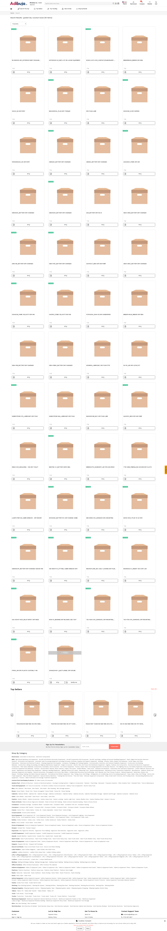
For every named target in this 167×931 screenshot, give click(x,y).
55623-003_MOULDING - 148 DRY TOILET (25, 467)
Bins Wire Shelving (21, 903)
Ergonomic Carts (72, 830)
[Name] (113, 3)
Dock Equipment (17, 815)
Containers (15, 804)
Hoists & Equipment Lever (101, 841)
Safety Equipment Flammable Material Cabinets (120, 880)
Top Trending (53, 8)
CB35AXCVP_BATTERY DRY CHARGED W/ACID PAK (27, 569)
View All (154, 689)
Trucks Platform (62, 896)
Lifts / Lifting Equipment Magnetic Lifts (116, 856)
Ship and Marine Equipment (31, 776)
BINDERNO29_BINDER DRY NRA (133, 60)
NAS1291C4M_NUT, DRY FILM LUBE (97, 416)
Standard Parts (136, 783)
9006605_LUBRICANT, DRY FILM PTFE (98, 365)
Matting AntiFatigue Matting (26, 862)
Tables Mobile (42, 890)
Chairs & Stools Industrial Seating (73, 802)
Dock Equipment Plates (62, 817)
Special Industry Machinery (48, 776)
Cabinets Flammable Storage (93, 794)
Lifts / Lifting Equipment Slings (102, 855)
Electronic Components (43, 756)
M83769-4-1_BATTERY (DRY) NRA (59, 467)
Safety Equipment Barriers (48, 878)
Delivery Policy (52, 917)
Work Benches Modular (100, 906)
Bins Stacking (52, 788)
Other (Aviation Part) (124, 783)
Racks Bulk (27, 873)
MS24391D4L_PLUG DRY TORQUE (59, 111)
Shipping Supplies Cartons (31, 888)
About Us (87, 914)
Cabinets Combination (55, 794)
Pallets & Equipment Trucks (139, 867)
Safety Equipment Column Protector (94, 880)
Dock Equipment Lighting (76, 815)
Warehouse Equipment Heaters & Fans (70, 899)
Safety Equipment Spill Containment (98, 878)
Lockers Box (34, 859)
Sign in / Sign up (16, 917)
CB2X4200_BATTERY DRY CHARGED (60, 213)
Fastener (86, 783)
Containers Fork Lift (71, 804)
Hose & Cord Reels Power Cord (33, 846)
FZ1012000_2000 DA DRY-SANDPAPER (98, 314)
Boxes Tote (29, 791)
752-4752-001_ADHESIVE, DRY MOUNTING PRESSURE (136, 620)
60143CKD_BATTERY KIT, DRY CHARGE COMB (63, 518)
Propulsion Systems (111, 783)
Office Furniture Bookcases (31, 864)
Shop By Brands (82, 8)
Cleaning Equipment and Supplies (51, 763)
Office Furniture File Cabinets (48, 864)
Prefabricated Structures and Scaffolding (81, 772)
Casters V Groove (110, 799)
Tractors (21, 777)
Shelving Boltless (51, 885)
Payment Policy (52, 914)
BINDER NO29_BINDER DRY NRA (133, 314)
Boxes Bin (57, 791)
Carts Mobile (20, 796)
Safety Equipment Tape (80, 878)
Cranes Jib (38, 810)
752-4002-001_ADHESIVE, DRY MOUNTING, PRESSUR (100, 620)
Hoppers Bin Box (23, 844)
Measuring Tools (84, 770)
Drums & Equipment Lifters (87, 825)
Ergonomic (15, 830)
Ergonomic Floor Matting (42, 830)
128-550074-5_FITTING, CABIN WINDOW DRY (63, 569)
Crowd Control (16, 812)
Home (12, 13)
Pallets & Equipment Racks (105, 867)
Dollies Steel (71, 820)
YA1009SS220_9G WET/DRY (21, 162)
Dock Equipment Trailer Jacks (79, 817)
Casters (14, 799)
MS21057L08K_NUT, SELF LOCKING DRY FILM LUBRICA (100, 569)
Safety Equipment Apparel (32, 878)
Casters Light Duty (69, 799)
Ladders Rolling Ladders (53, 852)
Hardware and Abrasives (102, 768)
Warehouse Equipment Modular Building (33, 900)
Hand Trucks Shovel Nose (104, 838)
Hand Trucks (15, 838)
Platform (14, 870)
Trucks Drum (36, 896)
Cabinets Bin (32, 794)
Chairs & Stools (16, 802)
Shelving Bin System (38, 885)
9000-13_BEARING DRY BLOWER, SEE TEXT (62, 619)
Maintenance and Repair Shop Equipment (29, 770)
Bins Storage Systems (63, 788)
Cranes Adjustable (48, 810)
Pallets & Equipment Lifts (50, 867)
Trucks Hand (45, 896)
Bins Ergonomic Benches (26, 830)
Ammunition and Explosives (26, 761)
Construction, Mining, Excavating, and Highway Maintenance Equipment (39, 765)
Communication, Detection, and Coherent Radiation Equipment (107, 763)
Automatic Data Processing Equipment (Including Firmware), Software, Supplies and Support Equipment (66, 761)
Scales (14, 882)
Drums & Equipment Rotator (104, 825)
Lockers (14, 859)
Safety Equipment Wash (117, 878)
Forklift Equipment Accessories (51, 833)
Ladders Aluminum (23, 852)
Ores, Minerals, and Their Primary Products (107, 772)
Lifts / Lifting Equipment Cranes (38, 855)
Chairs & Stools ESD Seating (53, 802)
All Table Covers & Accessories (44, 780)
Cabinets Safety (67, 794)
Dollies (14, 820)
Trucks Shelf (71, 896)
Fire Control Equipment (67, 766)
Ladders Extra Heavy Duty (37, 852)
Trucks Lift (53, 896)
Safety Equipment (17, 878)
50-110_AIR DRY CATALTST (131, 365)
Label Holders (16, 849)
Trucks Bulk (28, 896)
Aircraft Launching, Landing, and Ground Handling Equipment (108, 759)
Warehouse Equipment (19, 899)
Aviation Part (16, 783)
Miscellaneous (136, 770)
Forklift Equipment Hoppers (33, 833)
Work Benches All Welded (29, 906)
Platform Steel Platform (51, 870)
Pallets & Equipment (18, 867)
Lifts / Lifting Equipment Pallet (83, 855)
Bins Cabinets (19, 788)
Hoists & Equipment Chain (32, 841)
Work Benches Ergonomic (131, 906)
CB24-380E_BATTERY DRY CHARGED (134, 213)
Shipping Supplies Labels (63, 888)
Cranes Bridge (67, 810)
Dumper (14, 828)
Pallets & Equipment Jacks (33, 867)
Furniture (36, 768)
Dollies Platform (62, 820)
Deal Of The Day (24, 8)
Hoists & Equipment (18, 841)
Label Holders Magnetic (28, 849)
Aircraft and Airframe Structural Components (52, 759)
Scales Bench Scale (35, 882)
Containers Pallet (59, 804)
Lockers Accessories (24, 859)
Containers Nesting (83, 804)
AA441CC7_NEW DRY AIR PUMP (96, 263)
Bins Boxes (28, 788)
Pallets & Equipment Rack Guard (86, 867)
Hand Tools (90, 768)
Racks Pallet (55, 873)
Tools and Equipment (18, 785)
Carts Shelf (28, 796)
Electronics (15, 756)
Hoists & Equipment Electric (50, 841)
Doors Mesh (37, 822)
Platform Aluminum (24, 870)
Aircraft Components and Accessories (77, 759)
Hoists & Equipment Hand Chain (68, 841)
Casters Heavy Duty (46, 799)
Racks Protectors (65, 873)
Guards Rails (57, 836)
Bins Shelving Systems (24, 885)
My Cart (14, 914)
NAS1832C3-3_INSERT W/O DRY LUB (134, 569)
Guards (14, 836)
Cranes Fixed (58, 810)
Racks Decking (46, 873)
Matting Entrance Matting (71, 862)
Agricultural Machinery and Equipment (26, 759)
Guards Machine (21, 836)
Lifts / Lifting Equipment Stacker (73, 856)
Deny (88, 928)
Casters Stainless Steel (96, 799)
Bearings (100, 761)
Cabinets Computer (122, 794)
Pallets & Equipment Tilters (122, 867)
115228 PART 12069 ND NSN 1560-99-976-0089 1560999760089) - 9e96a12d (99, 724)
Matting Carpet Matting (56, 862)
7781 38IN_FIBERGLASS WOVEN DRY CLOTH (137, 467)
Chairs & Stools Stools (90, 802)
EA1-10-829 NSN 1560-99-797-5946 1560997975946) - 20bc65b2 (131, 724)
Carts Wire (52, 796)
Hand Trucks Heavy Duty (60, 838)
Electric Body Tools (89, 785)
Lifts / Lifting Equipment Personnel (52, 856)
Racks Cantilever (36, 873)
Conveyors (15, 807)
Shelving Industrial (74, 885)
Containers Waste (37, 804)
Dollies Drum (40, 820)
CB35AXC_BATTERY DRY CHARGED (60, 162)
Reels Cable (19, 875)
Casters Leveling (58, 799)
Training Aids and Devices (64, 776)
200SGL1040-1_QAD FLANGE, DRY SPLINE (62, 670)
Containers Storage (25, 804)
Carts (13, 796)
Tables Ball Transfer (30, 890)
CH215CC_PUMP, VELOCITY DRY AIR (60, 314)
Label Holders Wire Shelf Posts (46, 849)
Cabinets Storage (42, 794)
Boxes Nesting (66, 791)
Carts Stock (36, 796)
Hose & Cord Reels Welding (52, 846)
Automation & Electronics (27, 756)
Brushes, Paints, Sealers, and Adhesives (115, 761)
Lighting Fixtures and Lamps (69, 770)
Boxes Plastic (21, 791)
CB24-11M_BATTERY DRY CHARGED (23, 365)
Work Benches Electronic (115, 906)
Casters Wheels (22, 799)
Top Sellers (39, 8)
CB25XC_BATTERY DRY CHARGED (96, 162)
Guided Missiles (81, 768)
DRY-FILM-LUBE (91, 111)
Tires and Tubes (78, 776)
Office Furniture (17, 864)
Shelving (14, 885)
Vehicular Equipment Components (94, 776)
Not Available (65, 652)
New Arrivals (67, 8)
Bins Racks (43, 788)
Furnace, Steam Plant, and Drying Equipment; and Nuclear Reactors (95, 766)
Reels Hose (27, 875)
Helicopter (101, 783)
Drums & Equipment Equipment (34, 825)
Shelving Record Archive (88, 885)
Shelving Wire (100, 885)
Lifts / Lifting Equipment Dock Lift (139, 856)
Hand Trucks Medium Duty (88, 838)
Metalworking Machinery (97, 770)
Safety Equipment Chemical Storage (71, 880)
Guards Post (40, 836)
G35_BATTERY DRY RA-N (94, 213)
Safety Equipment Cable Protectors (28, 880)
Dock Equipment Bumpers (59, 815)
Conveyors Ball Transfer (26, 807)
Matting (14, 862)
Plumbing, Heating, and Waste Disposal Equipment (32, 774)
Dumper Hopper (31, 828)
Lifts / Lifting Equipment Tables (93, 856)
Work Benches (16, 906)
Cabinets (14, 794)
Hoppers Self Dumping (35, 844)
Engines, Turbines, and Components (116, 765)
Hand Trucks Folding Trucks (43, 838)
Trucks (14, 896)
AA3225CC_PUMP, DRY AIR (131, 162)
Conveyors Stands (73, 807)
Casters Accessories (33, 799)
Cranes (14, 810)
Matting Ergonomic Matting (88, 862)
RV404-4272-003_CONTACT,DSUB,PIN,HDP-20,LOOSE (100, 60)
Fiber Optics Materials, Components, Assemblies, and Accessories (39, 766)
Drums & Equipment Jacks (69, 825)
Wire (13, 903)
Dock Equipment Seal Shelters (45, 817)
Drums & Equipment (18, 825)
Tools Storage (29, 893)
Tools (13, 893)
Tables (14, 890)
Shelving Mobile (109, 885)
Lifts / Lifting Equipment (19, 855)
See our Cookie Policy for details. (83, 925)
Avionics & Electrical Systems (42, 783)
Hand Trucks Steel (73, 838)
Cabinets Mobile (23, 794)
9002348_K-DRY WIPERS (131, 111)
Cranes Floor (21, 810)
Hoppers (14, 844)
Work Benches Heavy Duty (45, 906)
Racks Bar (19, 873)
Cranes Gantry (30, 810)
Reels (13, 875)
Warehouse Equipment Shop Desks (56, 900)
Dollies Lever (31, 820)
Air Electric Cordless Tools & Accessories (53, 785)
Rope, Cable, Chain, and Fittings (136, 774)
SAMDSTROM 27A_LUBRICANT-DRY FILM (24, 416)
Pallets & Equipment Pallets (67, 867)
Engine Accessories (66, 765)
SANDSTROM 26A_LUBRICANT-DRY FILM (61, 416)
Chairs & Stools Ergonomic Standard (33, 802)
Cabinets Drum (133, 794)
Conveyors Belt (39, 807)
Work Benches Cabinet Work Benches (81, 906)
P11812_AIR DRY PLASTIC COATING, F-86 (24, 670)
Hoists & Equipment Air (86, 841)
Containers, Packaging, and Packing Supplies (75, 763)
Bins (13, 788)
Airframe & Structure (27, 783)
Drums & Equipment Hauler (53, 825)
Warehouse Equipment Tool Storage (78, 900)
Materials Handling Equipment (51, 770)
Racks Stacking (75, 873)
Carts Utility (44, 796)
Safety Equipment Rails (64, 878)
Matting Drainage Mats (41, 862)
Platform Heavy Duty (37, 870)
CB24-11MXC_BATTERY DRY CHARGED (61, 365)
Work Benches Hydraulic (62, 906)
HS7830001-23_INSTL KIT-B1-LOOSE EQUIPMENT (64, 60)
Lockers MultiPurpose (45, 859)
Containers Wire (48, 804)
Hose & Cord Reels (17, 846)
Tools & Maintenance (148, 783)
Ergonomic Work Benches (58, 830)
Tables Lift (50, 890)
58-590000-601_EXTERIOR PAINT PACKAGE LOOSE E (25, 60)
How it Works (89, 917)
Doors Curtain (20, 822)
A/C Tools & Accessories (33, 785)
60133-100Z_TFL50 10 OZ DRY (133, 518)
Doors (13, 822)
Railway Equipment (127, 772)
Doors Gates (29, 822)
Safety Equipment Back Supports (50, 880)
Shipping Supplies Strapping (79, 888)
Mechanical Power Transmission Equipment (118, 770)
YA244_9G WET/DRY (18, 111)
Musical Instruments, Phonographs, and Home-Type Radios (50, 772)
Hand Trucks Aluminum (27, 838)
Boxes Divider (49, 791)
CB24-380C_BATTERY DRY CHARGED (135, 263)
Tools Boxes (19, 893)
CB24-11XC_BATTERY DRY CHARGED (60, 263)
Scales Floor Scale (22, 882)
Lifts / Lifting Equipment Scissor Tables (124, 855)
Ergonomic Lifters (83, 830)
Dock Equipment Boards (43, 815)
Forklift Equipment (18, 833)
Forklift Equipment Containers (70, 833)
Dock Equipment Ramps (28, 817)
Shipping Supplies (17, 888)
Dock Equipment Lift (29, 815)
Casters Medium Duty (82, 799)
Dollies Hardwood (50, 820)
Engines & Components (76, 783)
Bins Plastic (35, 788)
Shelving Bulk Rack (62, 885)
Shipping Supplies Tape (47, 888)
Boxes (14, 791)
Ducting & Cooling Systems (60, 783)
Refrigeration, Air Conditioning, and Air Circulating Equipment (108, 774)
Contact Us (166, 469)
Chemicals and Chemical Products (30, 763)
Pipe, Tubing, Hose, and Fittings (80, 774)
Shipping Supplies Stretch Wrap (98, 888)
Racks (13, 873)
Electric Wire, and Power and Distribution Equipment (89, 765)
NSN (13, 759)
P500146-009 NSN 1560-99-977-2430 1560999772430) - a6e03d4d (63, 724)
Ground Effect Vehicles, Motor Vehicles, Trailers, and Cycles (58, 768)
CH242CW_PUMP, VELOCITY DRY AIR (23, 314)
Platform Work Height (66, 870)
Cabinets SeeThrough (109, 794)
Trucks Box (20, 896)
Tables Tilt (20, 890)
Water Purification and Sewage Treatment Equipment (41, 777)
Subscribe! (114, 746)
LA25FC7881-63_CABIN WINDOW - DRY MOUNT (27, 518)
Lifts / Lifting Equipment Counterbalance (29, 856)
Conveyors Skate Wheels (87, 807)
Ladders (14, 852)
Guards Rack (49, 836)
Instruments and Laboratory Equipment (122, 768)
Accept (79, 928)
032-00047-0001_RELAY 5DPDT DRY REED (25, 619)
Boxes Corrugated (39, 791)
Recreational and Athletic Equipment (59, 774)
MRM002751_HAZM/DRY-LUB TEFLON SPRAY (100, 467)
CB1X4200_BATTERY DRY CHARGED (23, 213)
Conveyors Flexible (50, 807)
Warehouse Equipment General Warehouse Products (42, 899)
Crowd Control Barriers (28, 812)
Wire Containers (32, 903)
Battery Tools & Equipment (75, 785)
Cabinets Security (78, 794)
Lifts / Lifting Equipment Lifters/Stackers (61, 855)
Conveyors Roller (62, 807)
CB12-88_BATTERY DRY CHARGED (22, 263)
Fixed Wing (94, 783)
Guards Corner (32, 836)
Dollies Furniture (22, 820)
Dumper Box (21, 828)
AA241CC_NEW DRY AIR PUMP (132, 416)
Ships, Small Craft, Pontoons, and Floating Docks (119, 776)
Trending (14, 29)
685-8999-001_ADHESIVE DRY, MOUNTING (99, 518)
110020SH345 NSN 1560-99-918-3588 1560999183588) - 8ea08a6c (28, 724)
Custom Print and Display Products (23, 780)
